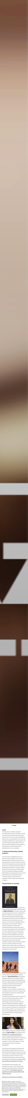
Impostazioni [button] (5, 1094)
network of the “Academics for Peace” (11, 1034)
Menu (14, 825)
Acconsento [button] (13, 1094)
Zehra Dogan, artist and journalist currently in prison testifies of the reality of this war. (13, 1071)
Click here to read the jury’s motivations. (12, 1077)
